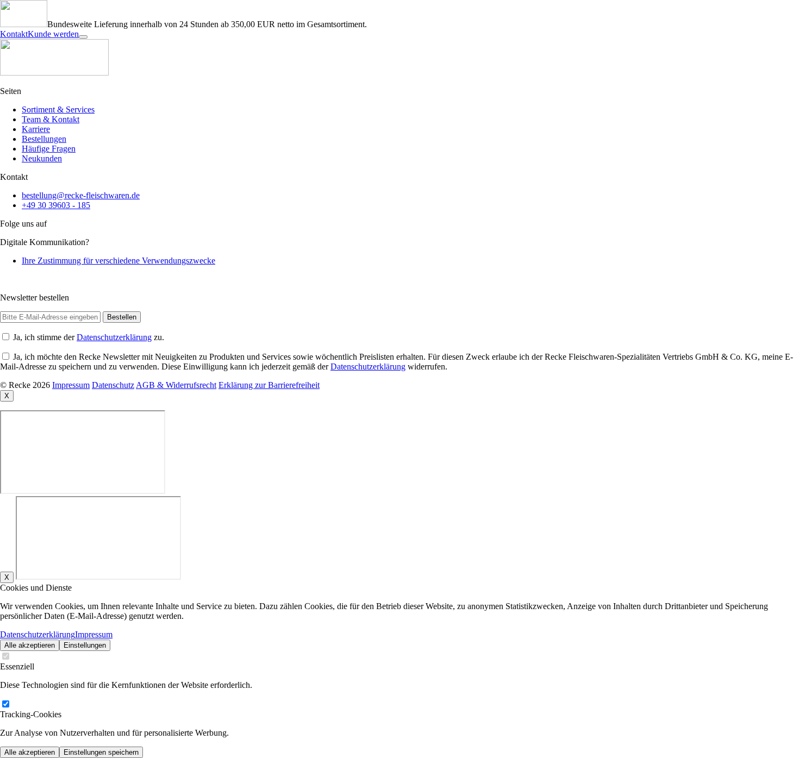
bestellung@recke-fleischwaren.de (81, 195)
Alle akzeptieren (29, 645)
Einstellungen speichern (101, 752)
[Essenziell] (5, 656)
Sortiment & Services (58, 109)
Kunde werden (53, 34)
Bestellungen (44, 138)
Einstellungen (85, 645)
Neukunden (42, 158)
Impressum (94, 634)
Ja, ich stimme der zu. (88, 337)
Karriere (36, 129)
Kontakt (14, 34)
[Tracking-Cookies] (5, 704)
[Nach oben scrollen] (83, 37)
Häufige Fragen (49, 148)
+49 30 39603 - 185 (56, 205)
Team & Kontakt (50, 119)
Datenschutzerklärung (114, 337)
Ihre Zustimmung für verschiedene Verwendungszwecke (118, 260)
